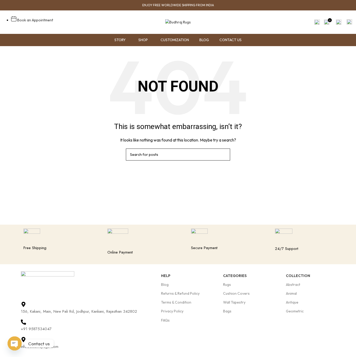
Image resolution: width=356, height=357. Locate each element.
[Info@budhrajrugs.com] (23, 339)
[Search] (316, 22)
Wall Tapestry (234, 302)
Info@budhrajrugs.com (39, 346)
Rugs (227, 284)
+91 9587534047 (36, 329)
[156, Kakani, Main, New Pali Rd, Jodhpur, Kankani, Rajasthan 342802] (23, 304)
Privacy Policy (172, 311)
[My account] (338, 22)
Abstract (293, 284)
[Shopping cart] (349, 22)
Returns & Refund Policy (180, 293)
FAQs (165, 320)
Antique (292, 302)
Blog (165, 284)
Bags (227, 311)
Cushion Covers (236, 293)
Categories (235, 275)
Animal (291, 293)
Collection (298, 275)
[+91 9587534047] (23, 322)
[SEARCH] (224, 155)
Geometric (295, 311)
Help (165, 275)
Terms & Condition (176, 302)
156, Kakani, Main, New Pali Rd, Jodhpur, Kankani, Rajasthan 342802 (79, 311)
